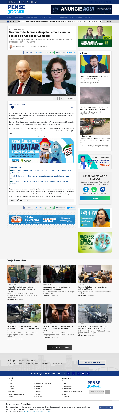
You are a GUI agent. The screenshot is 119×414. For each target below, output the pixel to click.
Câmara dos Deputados (16, 394)
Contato (66, 397)
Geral (11, 383)
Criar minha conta (91, 362)
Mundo (37, 381)
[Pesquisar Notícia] (107, 392)
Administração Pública (43, 383)
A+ (62, 99)
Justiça (37, 394)
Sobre (65, 383)
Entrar (12, 2)
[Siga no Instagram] (23, 2)
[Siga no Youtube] (31, 2)
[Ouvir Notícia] (12, 107)
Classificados (31, 17)
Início (10, 17)
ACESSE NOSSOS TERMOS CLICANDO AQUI (36, 412)
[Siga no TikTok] (36, 2)
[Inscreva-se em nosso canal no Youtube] (83, 373)
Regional (38, 391)
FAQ (64, 394)
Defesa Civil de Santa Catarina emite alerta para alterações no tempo (45, 21)
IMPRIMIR (71, 99)
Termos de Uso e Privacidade (72, 391)
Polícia (11, 386)
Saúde (11, 397)
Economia (38, 386)
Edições (79, 17)
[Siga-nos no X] (78, 373)
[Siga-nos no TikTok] (88, 373)
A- (55, 99)
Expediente (67, 389)
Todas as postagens (59, 347)
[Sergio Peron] (81, 9)
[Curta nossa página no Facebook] (68, 373)
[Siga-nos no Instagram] (73, 373)
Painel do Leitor (68, 386)
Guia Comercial (66, 17)
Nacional (12, 389)
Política (11, 381)
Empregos (53, 17)
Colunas (43, 17)
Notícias (88, 17)
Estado (37, 389)
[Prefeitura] (95, 36)
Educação (38, 397)
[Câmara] (95, 218)
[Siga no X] (27, 2)
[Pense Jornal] (24, 9)
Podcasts (19, 17)
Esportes (12, 391)
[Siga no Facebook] (19, 2)
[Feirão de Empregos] (42, 220)
